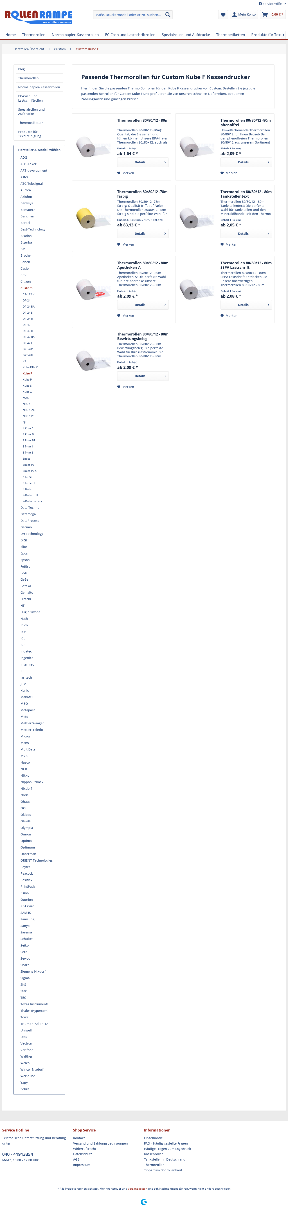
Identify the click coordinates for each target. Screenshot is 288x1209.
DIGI (23, 540)
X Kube (27, 477)
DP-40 (26, 325)
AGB (76, 1159)
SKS (23, 984)
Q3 (24, 422)
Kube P (27, 379)
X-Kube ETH (30, 495)
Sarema (26, 932)
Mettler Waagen (32, 723)
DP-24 (26, 300)
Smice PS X (29, 471)
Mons (24, 743)
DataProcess (29, 520)
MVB (23, 756)
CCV (23, 275)
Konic (24, 690)
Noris (24, 795)
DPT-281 (28, 349)
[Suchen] (168, 14)
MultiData (27, 749)
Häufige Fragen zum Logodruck (167, 1149)
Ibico (24, 625)
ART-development (33, 170)
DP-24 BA (29, 306)
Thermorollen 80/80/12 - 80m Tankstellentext (246, 193)
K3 (24, 361)
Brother (26, 255)
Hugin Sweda (30, 612)
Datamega (28, 514)
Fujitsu (25, 566)
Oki (23, 808)
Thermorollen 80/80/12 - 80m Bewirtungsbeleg (143, 336)
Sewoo (25, 958)
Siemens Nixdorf (33, 971)
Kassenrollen (154, 1154)
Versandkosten (137, 1189)
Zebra (24, 1089)
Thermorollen (28, 78)
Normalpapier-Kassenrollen (39, 87)
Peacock (26, 873)
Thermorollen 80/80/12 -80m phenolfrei (245, 122)
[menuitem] (133, 14)
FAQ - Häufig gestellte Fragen (166, 1143)
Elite (23, 547)
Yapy (24, 1082)
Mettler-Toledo (31, 730)
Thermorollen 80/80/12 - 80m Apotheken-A (143, 265)
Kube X (27, 392)
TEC (23, 997)
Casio (24, 268)
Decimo (26, 527)
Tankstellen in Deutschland (164, 1159)
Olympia (26, 828)
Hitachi (25, 599)
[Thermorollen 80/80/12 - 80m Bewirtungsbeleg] (93, 361)
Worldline (27, 1076)
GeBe (24, 579)
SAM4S (25, 912)
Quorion (26, 899)
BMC (23, 249)
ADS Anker (28, 164)
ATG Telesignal (31, 183)
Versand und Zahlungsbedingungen (100, 1143)
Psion (24, 893)
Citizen (25, 281)
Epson (25, 560)
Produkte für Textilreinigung (29, 134)
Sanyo (24, 926)
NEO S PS (28, 416)
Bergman (27, 216)
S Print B (28, 434)
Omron (25, 834)
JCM (23, 684)
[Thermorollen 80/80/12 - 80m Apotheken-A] (93, 289)
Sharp (24, 965)
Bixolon (26, 236)
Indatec (26, 651)
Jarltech (26, 677)
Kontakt (79, 1138)
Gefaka (25, 586)
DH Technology (31, 534)
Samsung (27, 919)
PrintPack (27, 886)
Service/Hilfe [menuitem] (272, 4)
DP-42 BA (29, 337)
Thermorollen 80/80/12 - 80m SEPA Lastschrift (246, 265)
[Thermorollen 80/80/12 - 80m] (93, 147)
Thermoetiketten (30, 123)
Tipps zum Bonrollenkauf (163, 1170)
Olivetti (25, 821)
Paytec (25, 867)
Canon (25, 262)
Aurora (25, 190)
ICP (22, 645)
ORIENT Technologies (36, 860)
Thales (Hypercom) (34, 1010)
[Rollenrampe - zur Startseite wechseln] (38, 19)
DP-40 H (28, 331)
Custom (26, 288)
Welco (24, 1063)
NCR (23, 769)
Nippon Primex (31, 782)
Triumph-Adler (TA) (34, 1024)
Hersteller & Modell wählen (39, 150)
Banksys (26, 203)
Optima (26, 841)
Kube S (27, 386)
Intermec (27, 664)
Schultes (26, 939)
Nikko (24, 775)
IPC (22, 671)
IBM (23, 632)
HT (22, 605)
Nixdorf (26, 788)
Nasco (25, 762)
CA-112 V (28, 294)
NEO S (27, 404)
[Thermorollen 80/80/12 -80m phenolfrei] (197, 147)
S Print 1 (28, 428)
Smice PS (28, 465)
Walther (26, 1056)
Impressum (81, 1165)
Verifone (26, 1050)
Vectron (26, 1043)
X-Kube (27, 489)
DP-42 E (28, 343)
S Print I (28, 446)
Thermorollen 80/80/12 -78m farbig (142, 193)
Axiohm (26, 196)
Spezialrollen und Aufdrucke (31, 111)
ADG (23, 157)
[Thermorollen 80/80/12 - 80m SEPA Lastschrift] (197, 289)
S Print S (28, 452)
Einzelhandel (154, 1138)
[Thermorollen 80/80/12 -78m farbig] (93, 218)
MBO (24, 703)
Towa (24, 1017)
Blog (21, 69)
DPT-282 (28, 355)
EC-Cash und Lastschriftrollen (30, 98)
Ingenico (26, 658)
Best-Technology (32, 229)
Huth (24, 618)
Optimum (27, 847)
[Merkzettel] (223, 14)
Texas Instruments (34, 1004)
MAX (26, 398)
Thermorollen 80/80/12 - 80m (143, 120)
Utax (23, 1037)
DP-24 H (28, 319)
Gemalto (26, 592)
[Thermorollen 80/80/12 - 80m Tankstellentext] (197, 218)
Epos (24, 553)
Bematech (28, 210)
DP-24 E (28, 313)
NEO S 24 (28, 410)
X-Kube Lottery (32, 501)
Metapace (27, 710)
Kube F (27, 373)
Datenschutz (82, 1154)
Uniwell (26, 1030)
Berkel (25, 223)
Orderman (28, 854)
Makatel (26, 697)
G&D (23, 573)
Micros (25, 736)
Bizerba (26, 242)
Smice (26, 459)
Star (23, 991)
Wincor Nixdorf (31, 1069)
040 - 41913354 (17, 1154)
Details (140, 162)
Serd (23, 952)
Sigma (25, 978)
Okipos (25, 814)
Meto (24, 716)
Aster (24, 177)
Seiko (24, 945)
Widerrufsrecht (84, 1149)
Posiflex (26, 880)
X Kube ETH (30, 483)
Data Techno (29, 507)
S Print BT (29, 440)
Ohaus (25, 801)
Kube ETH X (30, 367)
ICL (22, 638)
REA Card (27, 906)
